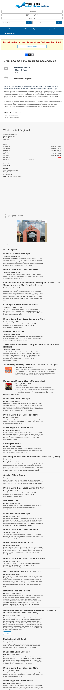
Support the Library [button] (9, 33)
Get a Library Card (33, 15)
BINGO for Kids (10, 500)
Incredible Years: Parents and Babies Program (31, 283)
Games (16, 115)
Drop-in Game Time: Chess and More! (20, 269)
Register (7, 633)
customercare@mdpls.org (10, 134)
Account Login (32, 11)
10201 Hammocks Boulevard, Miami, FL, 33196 (15, 216)
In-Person (12, 115)
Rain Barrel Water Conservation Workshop (29, 611)
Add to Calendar (18, 73)
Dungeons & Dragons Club (24, 380)
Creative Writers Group (14, 475)
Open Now (33, 18)
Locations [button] (17, 29)
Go (28, 23)
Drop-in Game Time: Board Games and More (24, 318)
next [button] (58, 159)
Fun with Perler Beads (13, 331)
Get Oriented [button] (26, 29)
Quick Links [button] (7, 29)
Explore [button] (35, 29)
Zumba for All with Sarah (14, 639)
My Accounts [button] (52, 29)
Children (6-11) (19, 112)
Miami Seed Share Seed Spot (16, 253)
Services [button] (42, 29)
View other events (32, 46)
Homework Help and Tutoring (16, 590)
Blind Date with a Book (22, 571)
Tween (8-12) (13, 112)
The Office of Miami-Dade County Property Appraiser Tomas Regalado (31, 345)
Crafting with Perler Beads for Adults (20, 304)
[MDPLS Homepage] (32, 5)
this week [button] (31, 159)
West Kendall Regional (23, 78)
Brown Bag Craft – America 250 (18, 427)
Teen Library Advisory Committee (31, 364)
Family (16, 117)
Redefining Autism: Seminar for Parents (31, 457)
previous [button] (6, 159)
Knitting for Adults (12, 443)
